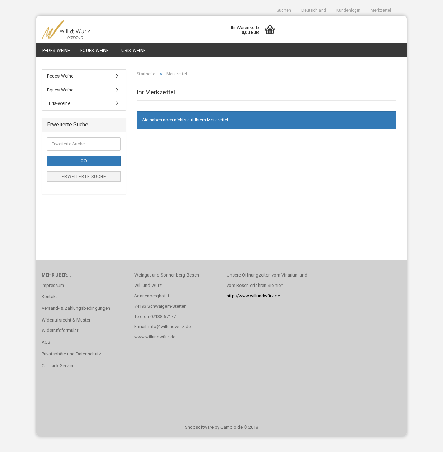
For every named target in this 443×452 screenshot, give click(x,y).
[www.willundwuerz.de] (83, 29)
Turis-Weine (132, 50)
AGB (46, 342)
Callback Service (58, 365)
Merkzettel (381, 10)
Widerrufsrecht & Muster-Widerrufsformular (67, 325)
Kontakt (49, 296)
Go (84, 161)
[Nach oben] (424, 441)
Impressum (53, 285)
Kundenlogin (348, 10)
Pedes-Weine (56, 50)
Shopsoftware (199, 427)
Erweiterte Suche (84, 176)
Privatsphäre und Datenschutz (71, 353)
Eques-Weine (94, 50)
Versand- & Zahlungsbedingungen (76, 308)
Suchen (284, 10)
